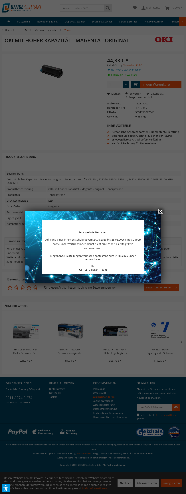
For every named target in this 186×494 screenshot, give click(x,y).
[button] (6, 488)
